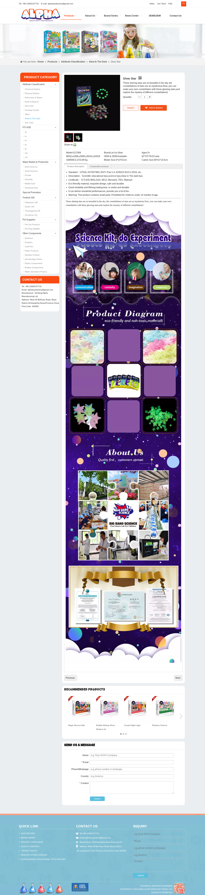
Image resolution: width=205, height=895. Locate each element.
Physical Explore (32, 93)
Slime (27, 114)
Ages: (144, 152)
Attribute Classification (34, 84)
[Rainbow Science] (165, 709)
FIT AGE (27, 127)
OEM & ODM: (110, 156)
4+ (26, 136)
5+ (26, 140)
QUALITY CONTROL (30, 846)
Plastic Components (33, 263)
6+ (26, 145)
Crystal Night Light (132, 725)
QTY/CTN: (147, 156)
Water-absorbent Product (36, 272)
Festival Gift (28, 197)
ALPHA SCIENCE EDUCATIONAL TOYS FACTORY (43, 859)
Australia (28, 179)
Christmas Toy (31, 215)
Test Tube (29, 123)
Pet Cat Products (32, 224)
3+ (26, 132)
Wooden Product (32, 255)
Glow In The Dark (32, 118)
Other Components (32, 233)
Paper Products (31, 251)
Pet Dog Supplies (32, 229)
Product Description (75, 166)
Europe (28, 175)
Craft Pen (29, 246)
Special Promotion (32, 192)
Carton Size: (148, 160)
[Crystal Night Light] (137, 709)
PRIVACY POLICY (29, 851)
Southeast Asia (31, 188)
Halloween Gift (31, 202)
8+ (26, 149)
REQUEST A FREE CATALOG (34, 855)
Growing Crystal (32, 110)
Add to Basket (156, 108)
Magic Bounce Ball (76, 725)
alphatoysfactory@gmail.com (60, 4)
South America (31, 171)
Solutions (29, 238)
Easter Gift (29, 206)
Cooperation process (99, 166)
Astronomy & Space (33, 97)
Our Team (161, 4)
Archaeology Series (33, 259)
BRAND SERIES (28, 838)
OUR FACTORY (28, 833)
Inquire (130, 108)
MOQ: (69, 156)
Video (152, 4)
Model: (69, 152)
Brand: (107, 152)
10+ (26, 153)
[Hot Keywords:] (183, 3)
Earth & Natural (31, 102)
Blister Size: (110, 160)
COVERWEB (166, 886)
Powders (28, 242)
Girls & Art (29, 106)
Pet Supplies (29, 219)
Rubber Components (34, 267)
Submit (97, 799)
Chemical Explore (32, 89)
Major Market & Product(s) (35, 162)
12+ (26, 157)
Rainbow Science (159, 725)
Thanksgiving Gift (32, 211)
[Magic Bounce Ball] (81, 709)
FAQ (170, 4)
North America (31, 167)
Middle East (30, 183)
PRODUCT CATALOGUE (32, 842)
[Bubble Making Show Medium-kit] (109, 709)
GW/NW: (70, 160)
